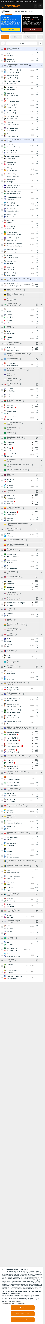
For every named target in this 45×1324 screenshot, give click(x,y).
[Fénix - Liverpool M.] (21, 927)
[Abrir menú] (40, 6)
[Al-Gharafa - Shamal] (21, 480)
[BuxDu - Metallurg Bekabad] (21, 955)
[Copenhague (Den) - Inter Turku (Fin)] (21, 186)
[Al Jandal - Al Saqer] (21, 321)
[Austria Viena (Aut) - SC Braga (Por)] (21, 239)
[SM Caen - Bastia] (21, 614)
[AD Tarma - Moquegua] (21, 811)
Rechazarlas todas (22, 1314)
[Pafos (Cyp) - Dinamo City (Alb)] (21, 204)
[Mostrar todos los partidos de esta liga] (41, 290)
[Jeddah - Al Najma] (21, 316)
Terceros (35, 1288)
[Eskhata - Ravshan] (21, 916)
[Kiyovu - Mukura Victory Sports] (21, 822)
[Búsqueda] (35, 6)
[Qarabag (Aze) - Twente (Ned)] (21, 163)
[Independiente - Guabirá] (21, 418)
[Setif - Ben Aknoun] (21, 332)
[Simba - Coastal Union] (21, 905)
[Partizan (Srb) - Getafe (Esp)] (21, 274)
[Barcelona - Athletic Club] (21, 60)
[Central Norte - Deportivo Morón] (21, 349)
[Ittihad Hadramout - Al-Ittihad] (21, 971)
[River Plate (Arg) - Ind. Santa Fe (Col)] (21, 284)
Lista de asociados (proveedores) (13, 1303)
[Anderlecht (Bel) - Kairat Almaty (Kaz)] (21, 129)
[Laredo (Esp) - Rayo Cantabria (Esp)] (21, 717)
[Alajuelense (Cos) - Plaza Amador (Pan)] (21, 745)
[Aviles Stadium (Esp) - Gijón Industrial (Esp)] (21, 722)
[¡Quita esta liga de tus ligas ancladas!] (21, 49)
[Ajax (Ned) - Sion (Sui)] (21, 221)
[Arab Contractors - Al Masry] (21, 561)
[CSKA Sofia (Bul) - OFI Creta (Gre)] (21, 117)
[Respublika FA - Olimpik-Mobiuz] (21, 949)
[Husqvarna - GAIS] (21, 883)
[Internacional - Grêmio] (21, 455)
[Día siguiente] (40, 43)
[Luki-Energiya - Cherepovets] (21, 844)
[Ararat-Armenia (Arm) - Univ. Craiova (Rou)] (21, 71)
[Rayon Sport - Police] (21, 827)
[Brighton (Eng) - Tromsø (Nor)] (21, 250)
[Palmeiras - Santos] (21, 443)
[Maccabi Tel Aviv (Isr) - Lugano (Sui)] (21, 157)
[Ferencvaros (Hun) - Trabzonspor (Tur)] (21, 135)
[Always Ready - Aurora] (21, 412)
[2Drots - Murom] (21, 850)
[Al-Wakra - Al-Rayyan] (21, 486)
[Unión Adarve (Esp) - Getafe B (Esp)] (21, 699)
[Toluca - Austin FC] (21, 761)
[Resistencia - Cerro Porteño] (21, 800)
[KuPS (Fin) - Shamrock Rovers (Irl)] (21, 146)
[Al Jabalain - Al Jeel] (21, 310)
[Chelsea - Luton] (21, 640)
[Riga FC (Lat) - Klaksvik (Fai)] (21, 216)
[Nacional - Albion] (21, 933)
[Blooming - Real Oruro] (21, 406)
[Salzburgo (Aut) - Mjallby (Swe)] (21, 106)
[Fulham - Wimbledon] (21, 646)
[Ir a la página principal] (12, 6)
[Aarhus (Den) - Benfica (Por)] (21, 112)
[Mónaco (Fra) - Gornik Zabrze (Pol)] (21, 175)
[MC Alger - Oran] (21, 338)
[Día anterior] (3, 43)
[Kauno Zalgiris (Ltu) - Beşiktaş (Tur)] (21, 82)
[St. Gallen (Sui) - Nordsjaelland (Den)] (21, 233)
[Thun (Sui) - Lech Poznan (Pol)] (21, 123)
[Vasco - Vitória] (21, 449)
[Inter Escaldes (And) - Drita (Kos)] (21, 198)
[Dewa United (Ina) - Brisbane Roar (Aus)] (21, 705)
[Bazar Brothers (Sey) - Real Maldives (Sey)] (21, 711)
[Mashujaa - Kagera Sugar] (21, 899)
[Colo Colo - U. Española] (21, 497)
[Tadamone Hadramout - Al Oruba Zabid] (21, 977)
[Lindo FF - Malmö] (21, 889)
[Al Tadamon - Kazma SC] (21, 678)
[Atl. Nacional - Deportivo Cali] (21, 513)
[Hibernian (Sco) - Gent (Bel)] (21, 262)
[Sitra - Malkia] (21, 395)
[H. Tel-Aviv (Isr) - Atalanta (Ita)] (21, 227)
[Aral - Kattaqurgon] (21, 943)
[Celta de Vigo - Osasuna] (21, 54)
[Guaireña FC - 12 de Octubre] (21, 794)
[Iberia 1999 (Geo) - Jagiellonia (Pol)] (21, 77)
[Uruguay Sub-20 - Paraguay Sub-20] (21, 688)
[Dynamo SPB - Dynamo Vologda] (21, 856)
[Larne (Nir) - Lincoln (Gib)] (21, 268)
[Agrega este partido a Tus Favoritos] (2, 54)
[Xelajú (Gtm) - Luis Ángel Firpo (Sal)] (21, 751)
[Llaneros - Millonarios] (21, 519)
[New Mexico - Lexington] (21, 588)
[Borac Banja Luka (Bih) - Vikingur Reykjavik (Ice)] (21, 245)
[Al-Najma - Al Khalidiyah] (21, 390)
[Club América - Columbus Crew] (21, 767)
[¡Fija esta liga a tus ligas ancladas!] (24, 290)
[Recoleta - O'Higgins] (21, 503)
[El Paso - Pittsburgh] (21, 582)
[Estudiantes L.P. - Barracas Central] (21, 364)
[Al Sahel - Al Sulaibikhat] (21, 672)
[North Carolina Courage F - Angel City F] (21, 604)
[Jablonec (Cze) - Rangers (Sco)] (21, 151)
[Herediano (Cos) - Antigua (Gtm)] (21, 733)
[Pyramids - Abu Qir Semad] (21, 567)
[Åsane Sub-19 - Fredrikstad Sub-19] (21, 778)
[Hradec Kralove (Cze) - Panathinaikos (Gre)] (21, 192)
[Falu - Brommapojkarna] (21, 871)
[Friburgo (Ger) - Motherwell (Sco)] (21, 169)
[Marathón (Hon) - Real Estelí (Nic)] (21, 739)
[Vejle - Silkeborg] (21, 535)
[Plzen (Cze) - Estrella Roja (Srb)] (21, 100)
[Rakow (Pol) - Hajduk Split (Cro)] (21, 210)
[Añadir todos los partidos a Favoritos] (2, 49)
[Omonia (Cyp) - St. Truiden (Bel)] (21, 94)
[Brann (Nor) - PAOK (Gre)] (21, 181)
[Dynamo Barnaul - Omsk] (21, 838)
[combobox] (21, 43)
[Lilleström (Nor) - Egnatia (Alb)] (21, 88)
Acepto (22, 1308)
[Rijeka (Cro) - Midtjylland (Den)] (21, 256)
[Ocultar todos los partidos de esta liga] (41, 49)
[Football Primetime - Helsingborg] (21, 877)
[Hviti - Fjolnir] (21, 656)
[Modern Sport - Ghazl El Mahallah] (21, 555)
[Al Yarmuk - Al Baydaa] (21, 966)
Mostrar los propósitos (22, 1320)
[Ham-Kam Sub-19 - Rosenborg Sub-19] (21, 784)
